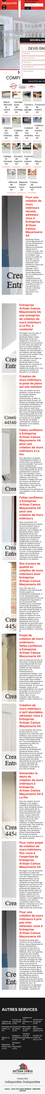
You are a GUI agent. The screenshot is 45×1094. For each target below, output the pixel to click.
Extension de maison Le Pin (7, 1029)
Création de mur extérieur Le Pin (27, 1020)
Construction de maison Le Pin (17, 1029)
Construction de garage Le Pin (38, 1021)
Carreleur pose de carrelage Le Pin (27, 1037)
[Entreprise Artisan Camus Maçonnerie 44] (19, 9)
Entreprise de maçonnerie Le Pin (16, 1045)
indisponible (13, 1082)
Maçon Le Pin (5, 1039)
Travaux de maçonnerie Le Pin (16, 1021)
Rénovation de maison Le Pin (27, 1029)
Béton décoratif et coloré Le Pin (38, 1029)
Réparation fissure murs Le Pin (6, 1046)
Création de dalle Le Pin (6, 1022)
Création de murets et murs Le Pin (37, 1038)
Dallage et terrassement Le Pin (17, 1038)
